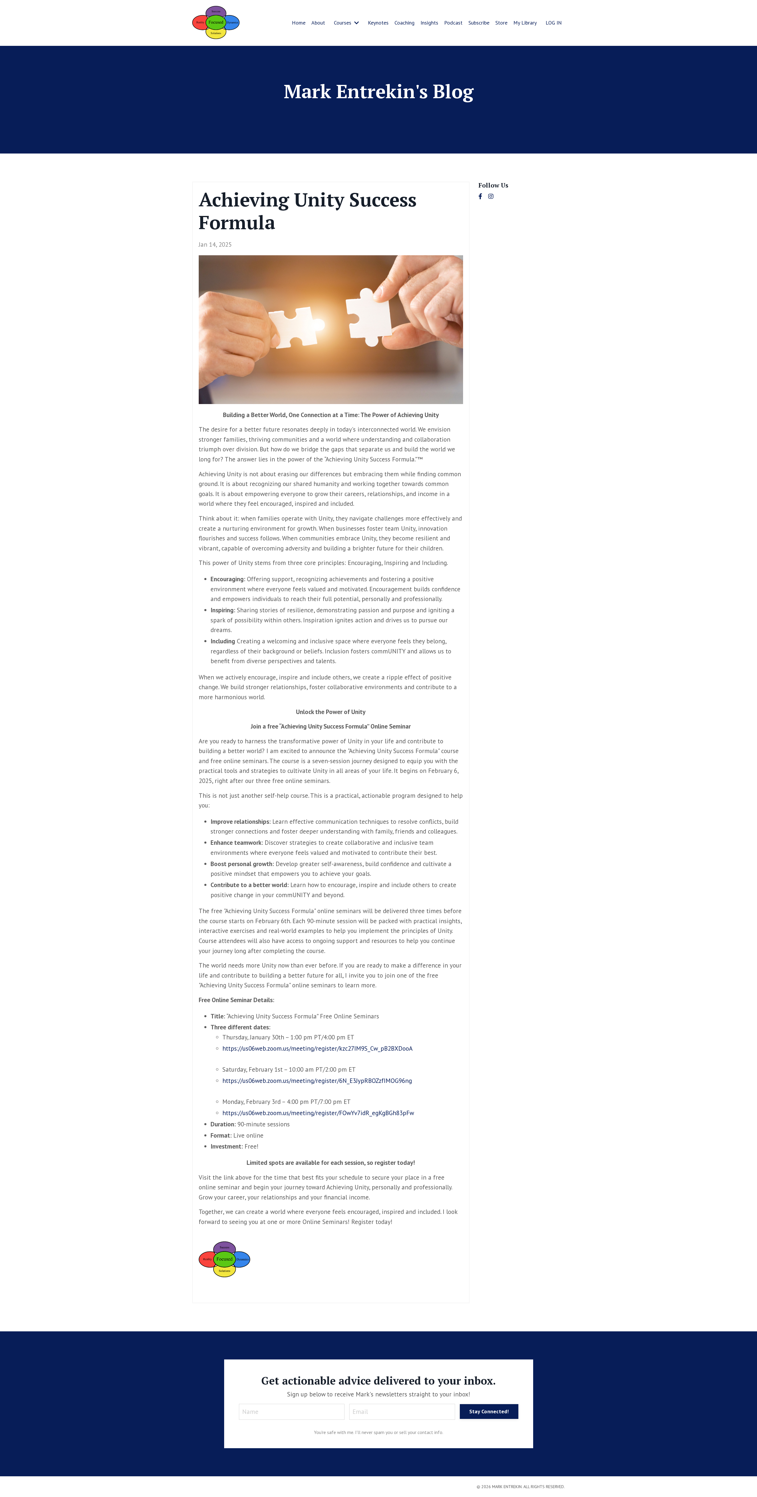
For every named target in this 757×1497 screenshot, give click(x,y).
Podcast (453, 22)
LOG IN (554, 22)
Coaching (404, 22)
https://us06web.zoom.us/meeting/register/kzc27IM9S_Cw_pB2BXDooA (317, 1048)
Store (501, 22)
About (318, 22)
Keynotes (378, 22)
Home (298, 22)
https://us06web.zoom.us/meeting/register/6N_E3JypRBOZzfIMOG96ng (317, 1081)
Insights (429, 22)
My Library (525, 22)
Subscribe (478, 22)
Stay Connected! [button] (489, 1411)
